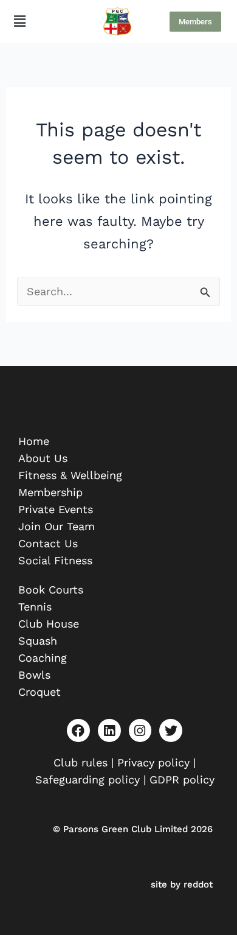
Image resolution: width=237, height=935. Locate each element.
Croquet (39, 691)
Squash (37, 640)
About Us (42, 458)
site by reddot (182, 884)
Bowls (34, 674)
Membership (50, 492)
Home (33, 441)
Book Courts (50, 589)
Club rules (80, 762)
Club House (48, 623)
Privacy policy (153, 762)
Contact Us (48, 543)
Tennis (35, 606)
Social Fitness (55, 560)
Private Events (55, 509)
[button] (19, 22)
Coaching (42, 657)
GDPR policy (182, 779)
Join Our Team (56, 526)
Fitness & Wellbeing (70, 475)
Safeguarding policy (89, 779)
